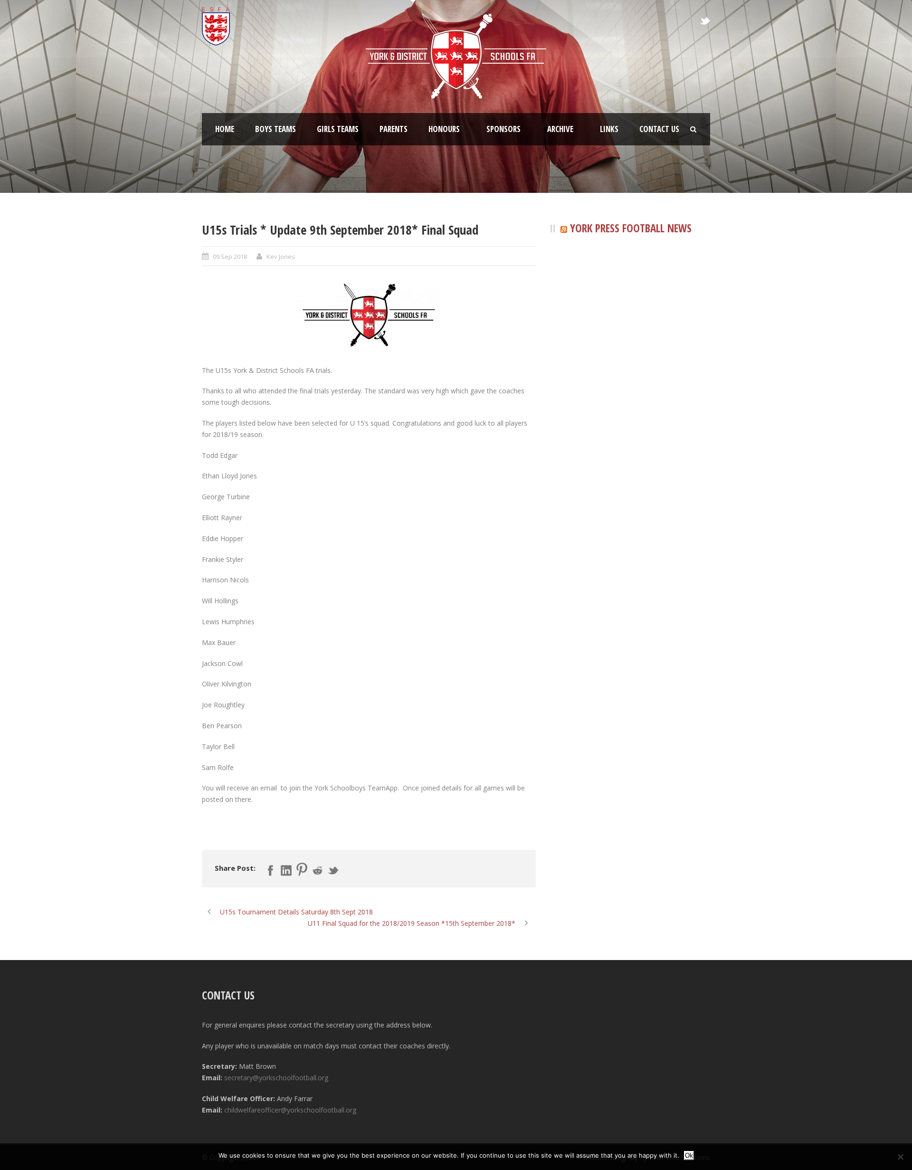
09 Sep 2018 (230, 256)
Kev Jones (280, 256)
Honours (444, 129)
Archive (560, 129)
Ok (689, 1155)
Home (224, 129)
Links (609, 129)
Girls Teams (338, 129)
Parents (394, 129)
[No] (900, 1156)
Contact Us (659, 129)
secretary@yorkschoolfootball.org (276, 1077)
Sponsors (503, 129)
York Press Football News (631, 228)
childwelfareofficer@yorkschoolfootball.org (290, 1109)
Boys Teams (275, 129)
